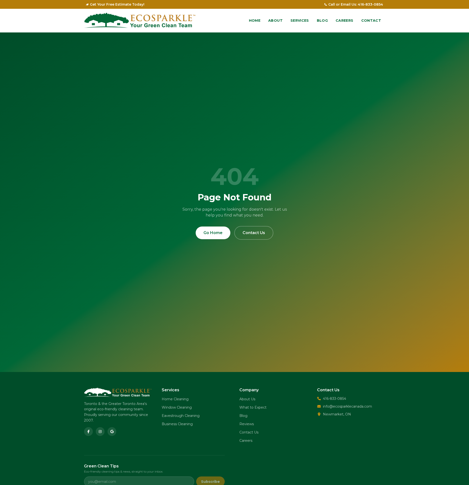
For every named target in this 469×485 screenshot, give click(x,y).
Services (299, 20)
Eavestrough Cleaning (181, 415)
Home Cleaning (175, 399)
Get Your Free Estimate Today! (117, 4)
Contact (371, 20)
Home (254, 20)
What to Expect (252, 407)
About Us (247, 399)
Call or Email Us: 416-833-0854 (355, 4)
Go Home (213, 232)
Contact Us (254, 232)
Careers (344, 20)
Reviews (246, 424)
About (275, 20)
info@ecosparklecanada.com (347, 406)
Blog (322, 20)
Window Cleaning (177, 407)
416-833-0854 (334, 398)
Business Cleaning (177, 424)
